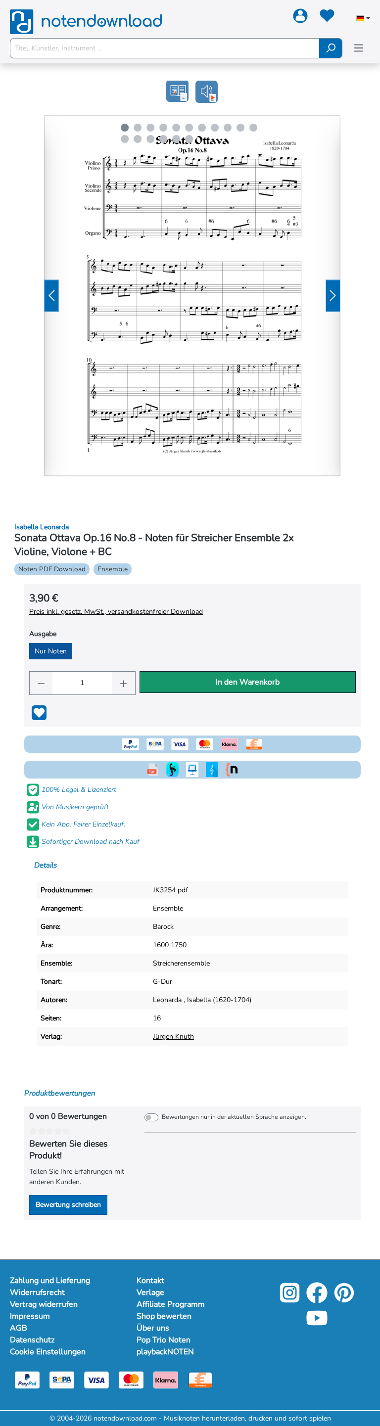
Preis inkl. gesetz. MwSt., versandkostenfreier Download (116, 611)
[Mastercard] (131, 1379)
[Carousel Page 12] (125, 139)
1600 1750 (170, 945)
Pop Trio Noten (163, 1339)
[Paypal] (27, 1379)
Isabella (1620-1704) (219, 1000)
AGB (18, 1328)
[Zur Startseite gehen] (86, 16)
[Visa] (96, 1379)
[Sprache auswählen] (363, 19)
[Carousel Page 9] (228, 128)
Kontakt (150, 1280)
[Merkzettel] (327, 18)
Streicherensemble (181, 963)
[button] (206, 92)
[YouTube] (317, 1325)
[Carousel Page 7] (202, 128)
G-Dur (162, 981)
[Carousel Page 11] (253, 128)
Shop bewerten (164, 1316)
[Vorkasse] (200, 1379)
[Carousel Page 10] (240, 128)
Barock (163, 926)
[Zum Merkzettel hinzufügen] (39, 712)
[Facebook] (317, 1299)
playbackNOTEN (165, 1351)
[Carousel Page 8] (215, 128)
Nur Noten (51, 651)
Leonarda (167, 1000)
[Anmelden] (300, 18)
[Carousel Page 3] (150, 128)
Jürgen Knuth (173, 1036)
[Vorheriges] (51, 296)
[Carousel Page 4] (163, 128)
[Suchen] (330, 48)
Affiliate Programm (171, 1304)
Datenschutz (32, 1339)
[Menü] (358, 48)
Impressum (30, 1316)
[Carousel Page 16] (176, 139)
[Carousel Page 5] (176, 128)
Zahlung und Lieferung (50, 1280)
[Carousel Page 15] (163, 139)
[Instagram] (290, 1299)
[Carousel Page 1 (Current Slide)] (125, 128)
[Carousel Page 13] (138, 139)
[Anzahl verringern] (41, 683)
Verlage (150, 1292)
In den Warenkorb (248, 682)
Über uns (153, 1328)
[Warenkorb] (346, 18)
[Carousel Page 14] (150, 139)
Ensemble (168, 908)
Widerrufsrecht (37, 1292)
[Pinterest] (344, 1299)
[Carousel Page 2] (138, 128)
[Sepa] (62, 1379)
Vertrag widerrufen (44, 1304)
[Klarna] (166, 1379)
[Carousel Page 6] (189, 128)
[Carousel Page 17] (189, 139)
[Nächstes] (333, 296)
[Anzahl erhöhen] (124, 683)
